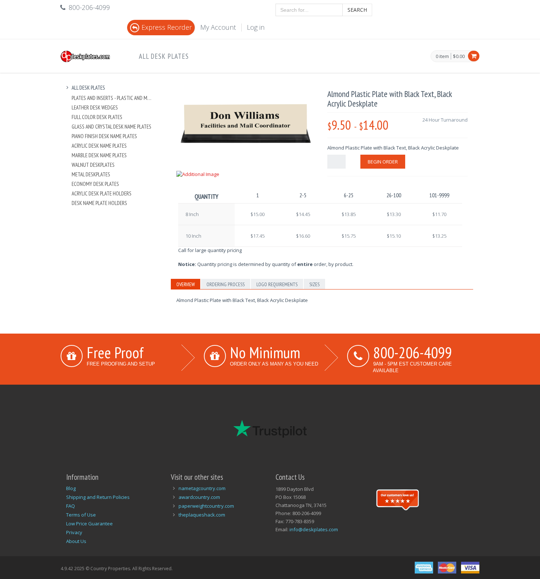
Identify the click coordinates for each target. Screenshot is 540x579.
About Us (76, 541)
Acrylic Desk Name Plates (99, 145)
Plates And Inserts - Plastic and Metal (113, 97)
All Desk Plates (164, 56)
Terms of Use (81, 514)
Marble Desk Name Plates (99, 155)
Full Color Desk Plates (97, 117)
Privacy (74, 532)
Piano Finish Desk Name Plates (104, 136)
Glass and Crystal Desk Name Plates (111, 126)
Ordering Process (225, 284)
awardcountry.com (199, 497)
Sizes (314, 284)
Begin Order (383, 161)
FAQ (70, 506)
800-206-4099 (412, 352)
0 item (442, 57)
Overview (185, 284)
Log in (255, 27)
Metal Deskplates (91, 174)
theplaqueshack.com (202, 514)
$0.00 (459, 56)
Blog (71, 488)
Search (357, 9)
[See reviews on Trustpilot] (397, 499)
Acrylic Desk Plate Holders (102, 193)
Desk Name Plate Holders (99, 202)
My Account (218, 27)
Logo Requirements (277, 284)
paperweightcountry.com (206, 506)
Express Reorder (166, 27)
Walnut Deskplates (93, 164)
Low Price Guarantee (89, 523)
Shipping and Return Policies (98, 497)
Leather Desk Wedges (95, 107)
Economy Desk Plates (95, 183)
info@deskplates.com (313, 529)
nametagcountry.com (202, 488)
